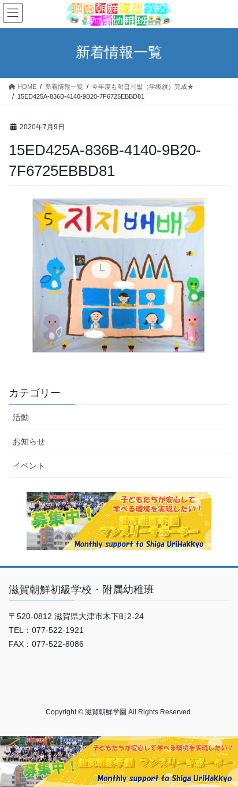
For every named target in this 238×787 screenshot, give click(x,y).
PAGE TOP (221, 753)
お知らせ (29, 441)
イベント (29, 465)
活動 (21, 417)
